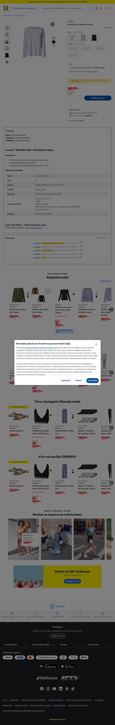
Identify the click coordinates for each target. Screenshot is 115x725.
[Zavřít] (96, 344)
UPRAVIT (78, 380)
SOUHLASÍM (92, 380)
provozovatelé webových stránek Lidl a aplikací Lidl (39, 348)
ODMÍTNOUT (66, 380)
